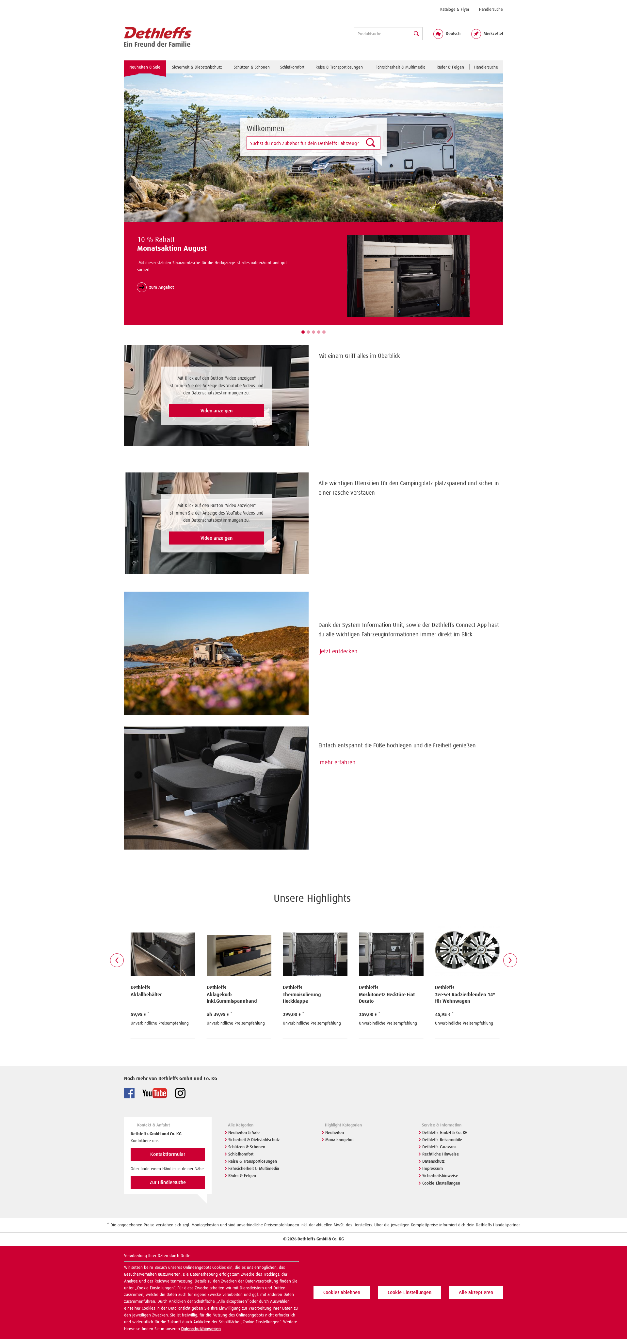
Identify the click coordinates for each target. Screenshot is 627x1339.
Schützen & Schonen (246, 1146)
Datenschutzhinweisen (201, 1328)
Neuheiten (334, 1132)
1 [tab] (303, 332)
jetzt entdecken (339, 651)
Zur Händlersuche (168, 1182)
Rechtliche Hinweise (440, 1154)
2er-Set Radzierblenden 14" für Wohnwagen (390, 998)
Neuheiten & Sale (244, 1132)
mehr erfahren (338, 762)
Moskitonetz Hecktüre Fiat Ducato (312, 998)
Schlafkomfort (240, 1154)
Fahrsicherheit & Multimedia (253, 1168)
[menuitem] (454, 9)
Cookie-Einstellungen (441, 1183)
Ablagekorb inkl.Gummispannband (157, 998)
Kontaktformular (167, 1154)
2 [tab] (308, 332)
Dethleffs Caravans (439, 1146)
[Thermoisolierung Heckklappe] (240, 946)
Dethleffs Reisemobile (442, 1139)
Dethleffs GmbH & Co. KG (445, 1132)
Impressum (432, 1168)
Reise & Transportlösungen (252, 1161)
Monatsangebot (339, 1139)
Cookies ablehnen (341, 1292)
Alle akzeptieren (476, 1292)
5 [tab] (324, 332)
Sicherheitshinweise (440, 1175)
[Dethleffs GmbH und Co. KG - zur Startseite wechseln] (158, 37)
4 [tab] (318, 332)
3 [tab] (313, 332)
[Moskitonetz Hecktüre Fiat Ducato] (316, 946)
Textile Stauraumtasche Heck (467, 994)
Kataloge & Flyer (454, 9)
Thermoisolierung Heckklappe (227, 998)
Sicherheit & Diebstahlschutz (254, 1139)
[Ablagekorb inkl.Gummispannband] (164, 946)
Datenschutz (433, 1161)
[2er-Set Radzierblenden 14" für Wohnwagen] (392, 946)
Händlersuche (491, 9)
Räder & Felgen (242, 1175)
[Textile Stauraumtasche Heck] (468, 946)
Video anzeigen (217, 411)
